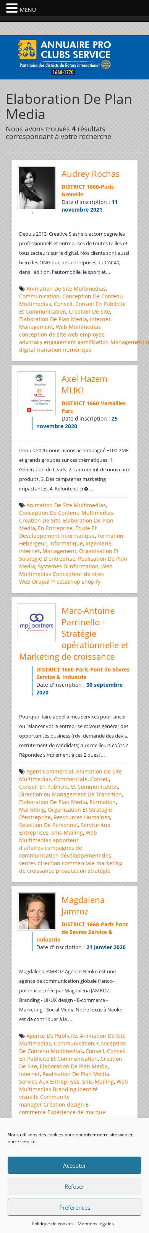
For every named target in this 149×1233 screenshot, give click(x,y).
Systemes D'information (68, 566)
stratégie (99, 870)
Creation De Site (89, 311)
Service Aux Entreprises (49, 1081)
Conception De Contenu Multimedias (66, 512)
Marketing (32, 809)
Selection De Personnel (48, 824)
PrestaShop (65, 581)
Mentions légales (96, 1223)
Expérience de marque (76, 1112)
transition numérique (64, 349)
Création (54, 1104)
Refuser (74, 1186)
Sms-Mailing (67, 832)
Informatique (66, 543)
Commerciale (70, 779)
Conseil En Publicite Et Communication (68, 786)
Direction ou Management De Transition (70, 794)
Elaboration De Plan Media (53, 319)
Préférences (74, 1207)
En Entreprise (55, 528)
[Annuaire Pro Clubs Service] (74, 56)
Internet (100, 319)
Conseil (63, 303)
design (75, 1104)
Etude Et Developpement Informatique (58, 531)
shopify (91, 581)
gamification (93, 342)
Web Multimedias (78, 326)
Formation (110, 535)
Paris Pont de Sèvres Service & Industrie (83, 673)
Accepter (74, 1165)
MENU (28, 9)
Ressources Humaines (81, 817)
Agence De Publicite (51, 1035)
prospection (71, 870)
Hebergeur (33, 543)
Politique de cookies (53, 1223)
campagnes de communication (50, 851)
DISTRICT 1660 (80, 186)
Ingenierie (99, 543)
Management (36, 326)
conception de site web (48, 334)
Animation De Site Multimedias (66, 288)
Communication (39, 296)
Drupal (41, 581)
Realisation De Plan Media (75, 1074)
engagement (60, 342)
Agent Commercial (49, 771)
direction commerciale (66, 863)
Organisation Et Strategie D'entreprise (69, 554)
